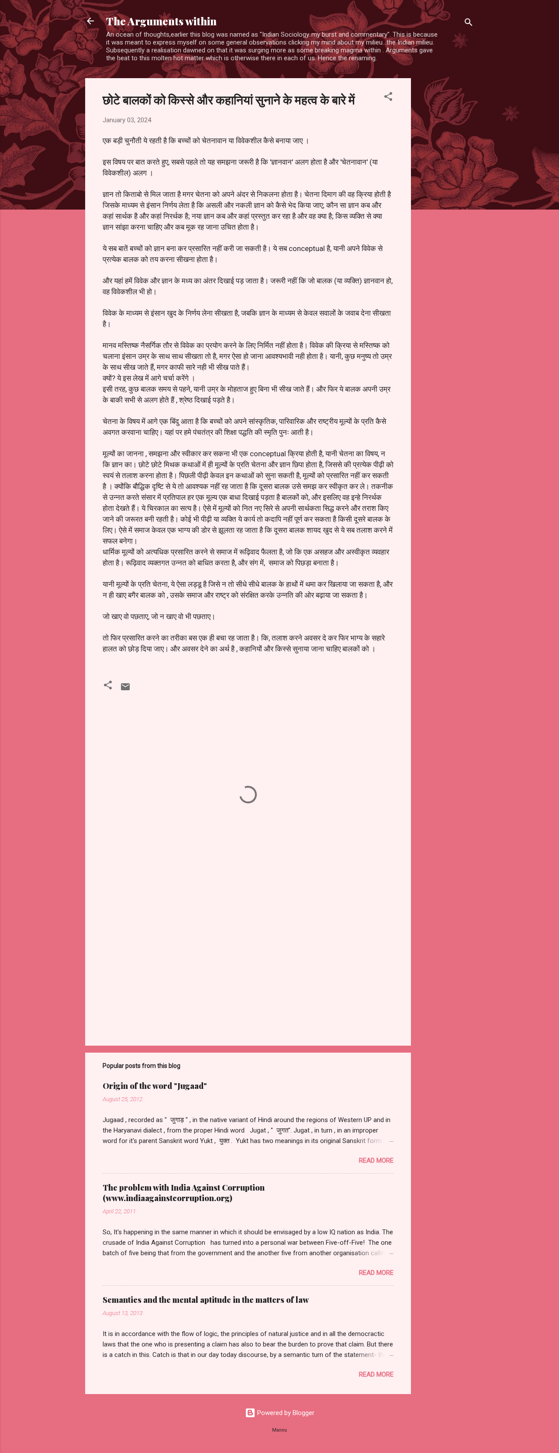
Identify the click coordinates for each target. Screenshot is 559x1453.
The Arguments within (161, 21)
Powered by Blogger (284, 1413)
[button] (388, 98)
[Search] (468, 23)
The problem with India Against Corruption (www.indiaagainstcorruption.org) (184, 1192)
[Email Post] (125, 690)
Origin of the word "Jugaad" (155, 1086)
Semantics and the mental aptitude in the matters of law (206, 1300)
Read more (376, 1160)
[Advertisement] (446, 209)
